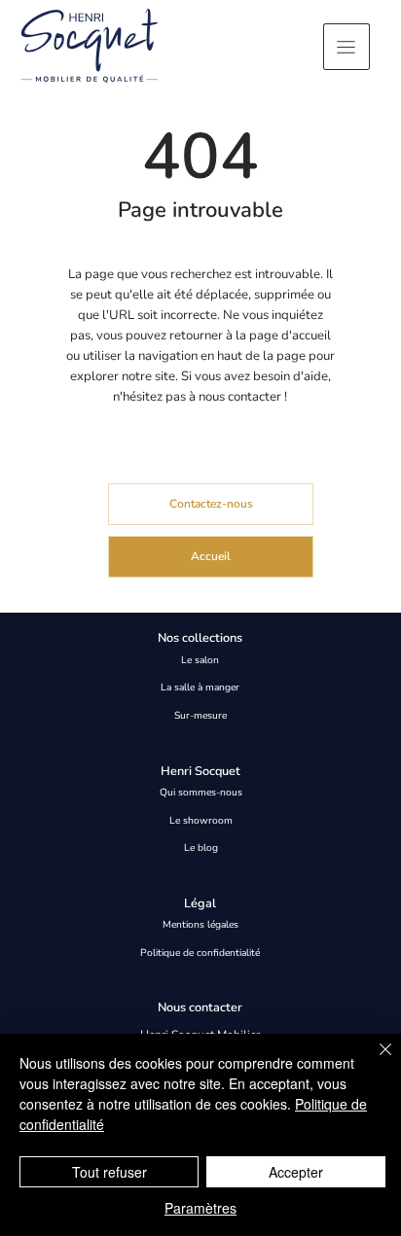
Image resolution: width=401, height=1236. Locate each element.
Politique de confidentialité (200, 953)
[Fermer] (373, 1061)
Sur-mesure (200, 716)
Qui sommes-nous (201, 792)
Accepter (296, 1172)
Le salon (200, 660)
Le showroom (201, 821)
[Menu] (346, 46)
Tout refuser (109, 1172)
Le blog (201, 848)
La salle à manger (200, 687)
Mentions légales (200, 925)
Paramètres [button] (200, 1208)
